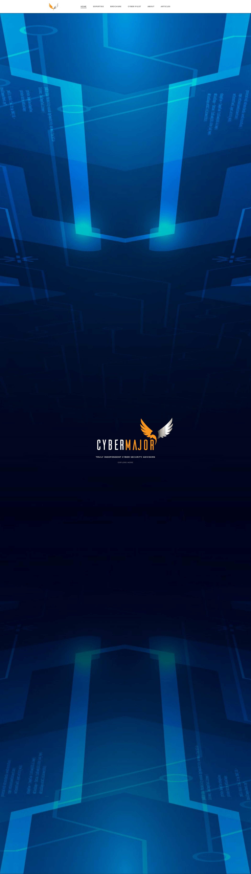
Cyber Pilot (134, 6)
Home (84, 6)
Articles (165, 6)
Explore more (125, 462)
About (151, 6)
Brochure (115, 6)
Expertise (98, 6)
